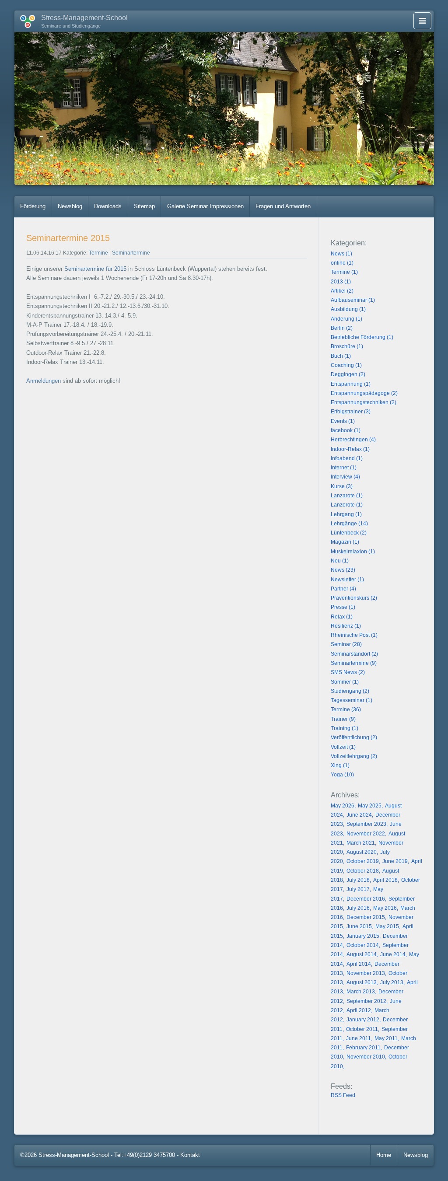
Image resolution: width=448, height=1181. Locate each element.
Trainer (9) (343, 719)
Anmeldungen (43, 380)
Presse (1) (343, 607)
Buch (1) (341, 356)
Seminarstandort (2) (354, 654)
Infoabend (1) (347, 458)
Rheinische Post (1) (354, 635)
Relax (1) (342, 617)
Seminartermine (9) (354, 663)
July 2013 (391, 982)
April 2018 (385, 880)
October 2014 (362, 945)
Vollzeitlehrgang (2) (354, 756)
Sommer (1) (345, 682)
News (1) (341, 254)
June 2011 (358, 1038)
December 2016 (365, 899)
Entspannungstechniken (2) (363, 402)
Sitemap (144, 206)
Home (383, 1155)
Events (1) (343, 421)
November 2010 (365, 1057)
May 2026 (342, 806)
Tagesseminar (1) (351, 700)
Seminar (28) (346, 644)
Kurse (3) (342, 486)
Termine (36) (346, 709)
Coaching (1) (346, 365)
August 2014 (361, 954)
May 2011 (386, 1038)
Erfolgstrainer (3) (351, 412)
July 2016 (358, 908)
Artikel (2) (342, 291)
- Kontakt (188, 1155)
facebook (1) (345, 430)
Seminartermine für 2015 (95, 269)
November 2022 (365, 834)
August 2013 (361, 982)
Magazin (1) (345, 542)
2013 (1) (341, 282)
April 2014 (358, 964)
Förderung (33, 206)
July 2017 (358, 889)
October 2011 (362, 1029)
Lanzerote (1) (347, 505)
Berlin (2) (342, 328)
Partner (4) (343, 589)
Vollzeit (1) (343, 747)
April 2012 (358, 1010)
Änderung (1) (346, 319)
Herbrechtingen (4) (353, 440)
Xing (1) (340, 765)
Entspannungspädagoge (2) (364, 393)
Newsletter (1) (347, 580)
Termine (98, 253)
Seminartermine (131, 253)
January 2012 (362, 1020)
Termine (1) (344, 272)
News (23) (343, 570)
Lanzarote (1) (347, 496)
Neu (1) (340, 561)
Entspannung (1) (351, 384)
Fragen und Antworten (283, 206)
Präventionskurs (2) (354, 598)
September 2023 (366, 824)
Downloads (108, 206)
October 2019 (362, 861)
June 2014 (393, 954)
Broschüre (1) (347, 346)
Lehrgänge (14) (349, 524)
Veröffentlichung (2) (354, 737)
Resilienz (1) (346, 626)
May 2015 (387, 926)
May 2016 (385, 908)
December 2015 (365, 917)
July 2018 (358, 880)
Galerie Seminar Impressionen (205, 206)
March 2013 (360, 992)
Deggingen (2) (348, 374)
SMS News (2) (348, 672)
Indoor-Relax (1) (350, 449)
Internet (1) (344, 468)
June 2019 (395, 861)
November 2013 (365, 973)
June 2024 (359, 815)
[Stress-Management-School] (24, 19)
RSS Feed (343, 1095)
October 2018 (362, 871)
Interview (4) (345, 477)
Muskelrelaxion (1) (353, 552)
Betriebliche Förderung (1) (362, 337)
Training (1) (344, 728)
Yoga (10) (342, 775)
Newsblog (70, 206)
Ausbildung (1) (348, 309)
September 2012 (366, 1001)
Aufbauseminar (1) (353, 300)
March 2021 (360, 843)
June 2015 (359, 926)
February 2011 (363, 1048)
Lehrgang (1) (346, 514)
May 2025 (370, 806)
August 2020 (361, 852)
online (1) (342, 263)
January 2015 (362, 936)
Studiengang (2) (350, 691)
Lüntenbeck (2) (349, 533)
